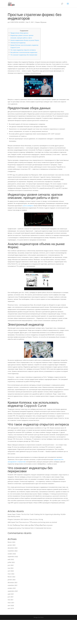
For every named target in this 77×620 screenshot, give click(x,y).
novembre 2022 (12, 551)
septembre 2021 (13, 591)
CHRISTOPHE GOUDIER (17, 22)
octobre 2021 (12, 588)
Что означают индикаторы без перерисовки (23, 55)
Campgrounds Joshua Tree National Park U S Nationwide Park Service (29, 528)
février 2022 (11, 577)
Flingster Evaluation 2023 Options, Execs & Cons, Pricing (25, 519)
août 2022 (11, 559)
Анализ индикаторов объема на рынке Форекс (24, 40)
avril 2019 (11, 608)
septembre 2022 (13, 556)
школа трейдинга (28, 205)
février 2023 (11, 542)
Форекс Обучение (40, 22)
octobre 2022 (12, 554)
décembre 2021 (12, 582)
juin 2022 (11, 565)
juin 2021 (11, 597)
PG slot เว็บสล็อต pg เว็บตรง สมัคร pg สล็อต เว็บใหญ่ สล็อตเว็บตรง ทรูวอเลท (30, 525)
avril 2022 (11, 571)
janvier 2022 (11, 579)
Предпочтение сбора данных (19, 33)
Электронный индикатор (17, 43)
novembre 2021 (12, 585)
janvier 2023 (11, 545)
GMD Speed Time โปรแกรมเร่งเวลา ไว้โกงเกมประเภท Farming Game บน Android (32, 522)
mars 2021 (11, 602)
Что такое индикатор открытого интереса (23, 50)
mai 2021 (10, 600)
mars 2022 (11, 574)
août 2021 (11, 594)
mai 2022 (10, 568)
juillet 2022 (11, 562)
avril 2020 (11, 605)
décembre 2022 (12, 548)
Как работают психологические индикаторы (23, 52)
